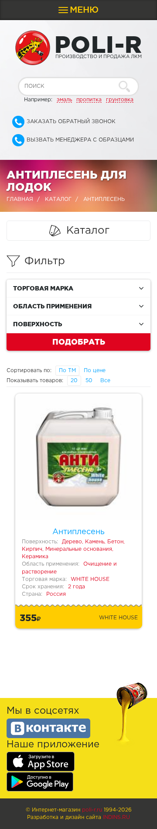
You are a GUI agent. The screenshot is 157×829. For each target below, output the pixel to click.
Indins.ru (116, 817)
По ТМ (67, 370)
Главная (20, 199)
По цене (95, 370)
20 (74, 380)
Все (105, 380)
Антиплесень (78, 531)
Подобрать (78, 341)
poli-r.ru (92, 810)
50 (88, 380)
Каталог (58, 199)
